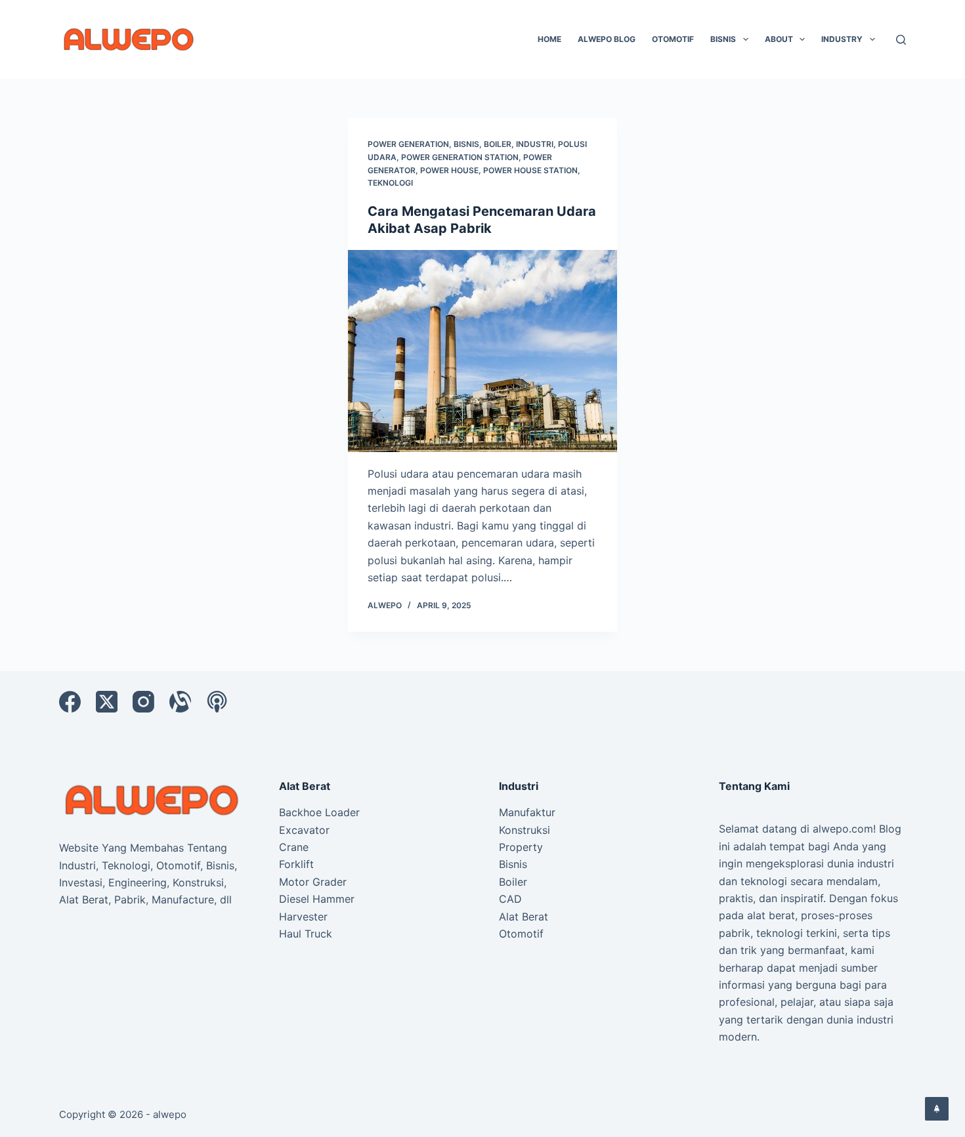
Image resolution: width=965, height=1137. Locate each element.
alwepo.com (843, 828)
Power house (449, 170)
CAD (510, 898)
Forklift (296, 864)
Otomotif (673, 39)
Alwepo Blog (606, 39)
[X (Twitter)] (107, 702)
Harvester (303, 916)
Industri (534, 144)
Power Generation (408, 144)
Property (521, 847)
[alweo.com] (152, 799)
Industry (842, 39)
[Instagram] (143, 702)
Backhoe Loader (319, 812)
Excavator (304, 830)
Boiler (497, 144)
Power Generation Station (460, 157)
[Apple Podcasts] (217, 702)
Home (549, 39)
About (779, 39)
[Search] (901, 40)
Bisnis (723, 39)
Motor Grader (313, 881)
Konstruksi (524, 830)
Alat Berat (523, 916)
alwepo (169, 1114)
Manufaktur (527, 812)
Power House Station (530, 170)
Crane (294, 847)
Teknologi (390, 183)
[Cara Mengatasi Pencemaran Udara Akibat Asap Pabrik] (482, 351)
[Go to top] (937, 1109)
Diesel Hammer (316, 898)
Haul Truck (305, 933)
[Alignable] (180, 702)
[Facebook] (70, 702)
